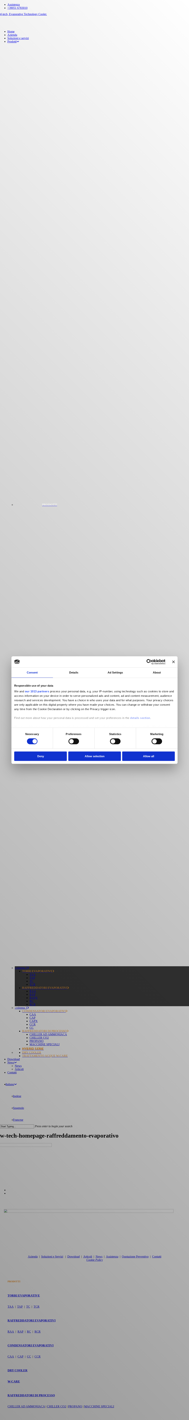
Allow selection (94, 756)
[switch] (73, 741)
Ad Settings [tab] (115, 672)
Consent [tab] (32, 672)
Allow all (148, 756)
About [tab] (157, 672)
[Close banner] (173, 661)
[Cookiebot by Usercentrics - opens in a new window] (149, 661)
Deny (40, 756)
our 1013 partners (37, 691)
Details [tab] (73, 672)
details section (140, 718)
